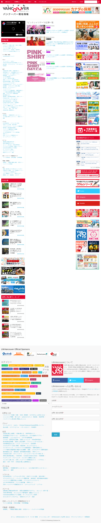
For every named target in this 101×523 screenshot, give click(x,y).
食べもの (14, 48)
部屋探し (5, 162)
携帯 (4, 118)
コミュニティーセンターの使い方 (10, 99)
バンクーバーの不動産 (7, 164)
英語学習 (17, 49)
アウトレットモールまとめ (8, 82)
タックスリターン (11, 87)
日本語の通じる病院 (7, 70)
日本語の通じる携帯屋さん (8, 110)
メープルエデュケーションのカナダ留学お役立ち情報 (16, 400)
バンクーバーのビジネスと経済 (10, 376)
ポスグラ (17, 175)
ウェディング (6, 104)
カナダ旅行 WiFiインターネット (9, 116)
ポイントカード (14, 98)
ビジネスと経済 (26, 372)
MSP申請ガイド (6, 72)
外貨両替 (17, 102)
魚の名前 (5, 64)
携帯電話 (5, 115)
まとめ (16, 369)
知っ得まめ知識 (36, 383)
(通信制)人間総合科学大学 (8, 141)
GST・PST (14, 108)
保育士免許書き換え (7, 101)
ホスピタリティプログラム (8, 150)
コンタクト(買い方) (18, 105)
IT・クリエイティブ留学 (8, 149)
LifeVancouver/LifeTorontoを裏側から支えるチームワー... (16, 232)
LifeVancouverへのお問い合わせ (61, 517)
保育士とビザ (17, 173)
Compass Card (6, 98)
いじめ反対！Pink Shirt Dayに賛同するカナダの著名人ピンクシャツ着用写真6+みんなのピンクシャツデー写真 (59, 43)
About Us (74, 1)
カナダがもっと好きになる (8, 46)
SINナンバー (19, 96)
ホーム (13, 517)
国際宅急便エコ (19, 90)
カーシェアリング (6, 136)
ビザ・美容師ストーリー (17, 170)
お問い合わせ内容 (58, 413)
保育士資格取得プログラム (8, 143)
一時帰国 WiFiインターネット (14, 115)
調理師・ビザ (6, 175)
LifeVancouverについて (22, 517)
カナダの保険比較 (6, 76)
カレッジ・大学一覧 (7, 144)
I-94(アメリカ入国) (7, 124)
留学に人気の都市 (16, 81)
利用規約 (55, 391)
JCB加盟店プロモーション (16, 72)
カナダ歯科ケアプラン (14, 73)
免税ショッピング (6, 79)
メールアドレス (57, 406)
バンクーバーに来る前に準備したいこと (11, 51)
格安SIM (4, 87)
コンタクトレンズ (6, 88)
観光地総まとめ (6, 95)
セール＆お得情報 (7, 369)
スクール (33, 379)
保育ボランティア (6, 152)
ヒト (24, 1)
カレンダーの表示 (95, 167)
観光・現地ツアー (20, 390)
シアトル (14, 136)
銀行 (10, 108)
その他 (29, 1)
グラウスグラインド (7, 126)
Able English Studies (7, 390)
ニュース (52, 63)
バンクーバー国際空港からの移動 (10, 129)
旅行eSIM (14, 124)
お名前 (54, 400)
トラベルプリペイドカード (8, 130)
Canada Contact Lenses (8, 102)
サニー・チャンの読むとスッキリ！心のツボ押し (15, 379)
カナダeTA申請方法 (7, 132)
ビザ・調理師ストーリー (8, 173)
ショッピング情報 (6, 48)
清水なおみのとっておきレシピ (10, 397)
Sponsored (43, 400)
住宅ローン (20, 162)
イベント (48, 27)
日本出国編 (13, 157)
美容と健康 (34, 386)
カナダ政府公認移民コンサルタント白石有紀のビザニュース (18, 393)
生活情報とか (17, 1)
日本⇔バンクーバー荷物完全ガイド (10, 107)
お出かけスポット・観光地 (8, 49)
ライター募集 (34, 517)
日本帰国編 (19, 157)
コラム (35, 372)
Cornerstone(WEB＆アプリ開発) (10, 147)
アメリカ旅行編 (16, 132)
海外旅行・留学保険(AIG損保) (9, 96)
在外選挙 (5, 85)
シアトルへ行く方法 (14, 123)
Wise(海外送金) (15, 79)
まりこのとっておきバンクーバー (11, 372)
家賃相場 (5, 75)
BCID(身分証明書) (7, 81)
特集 (35, 1)
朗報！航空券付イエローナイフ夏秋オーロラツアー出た (15, 204)
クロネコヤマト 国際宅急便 (12, 93)
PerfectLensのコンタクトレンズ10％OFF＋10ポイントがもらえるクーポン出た (16, 302)
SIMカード (20, 116)
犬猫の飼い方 (16, 70)
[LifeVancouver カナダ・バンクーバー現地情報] (15, 16)
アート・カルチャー (35, 376)
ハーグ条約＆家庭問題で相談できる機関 (11, 92)
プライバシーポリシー (93, 389)
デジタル (45, 376)
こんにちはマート (12, 75)
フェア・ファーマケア (17, 84)
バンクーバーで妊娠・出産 (8, 45)
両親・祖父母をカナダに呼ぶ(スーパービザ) (12, 168)
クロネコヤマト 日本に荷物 (14, 85)
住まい (38, 393)
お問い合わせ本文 (58, 419)
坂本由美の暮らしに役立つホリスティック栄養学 (15, 386)
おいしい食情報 (25, 397)
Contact (81, 1)
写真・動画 (49, 39)
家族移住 (12, 175)
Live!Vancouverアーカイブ (8, 56)
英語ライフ (24, 376)
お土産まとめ (6, 73)
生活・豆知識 (18, 45)
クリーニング (13, 104)
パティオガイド (19, 64)
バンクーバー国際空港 (17, 126)
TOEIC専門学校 (16, 144)
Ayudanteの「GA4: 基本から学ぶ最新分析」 (21, 365)
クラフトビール (11, 64)
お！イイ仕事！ (39, 365)
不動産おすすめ (24, 369)
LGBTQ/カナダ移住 (7, 170)
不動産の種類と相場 (12, 162)
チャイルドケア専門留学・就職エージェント (12, 146)
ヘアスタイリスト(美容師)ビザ (9, 171)
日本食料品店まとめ (7, 84)
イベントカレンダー (42, 1)
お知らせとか (7, 1)
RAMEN (4, 65)
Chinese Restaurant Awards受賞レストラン (12, 62)
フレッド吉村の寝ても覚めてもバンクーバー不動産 (16, 383)
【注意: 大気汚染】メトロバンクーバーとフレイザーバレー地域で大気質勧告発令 (16, 318)
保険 (4, 93)
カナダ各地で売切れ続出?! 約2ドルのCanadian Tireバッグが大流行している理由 (15, 326)
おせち (12, 61)
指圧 (13, 152)
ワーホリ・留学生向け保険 (8, 78)
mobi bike (15, 101)
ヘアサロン (5, 108)
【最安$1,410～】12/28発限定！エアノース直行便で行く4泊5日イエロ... (16, 185)
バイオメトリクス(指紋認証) (9, 90)
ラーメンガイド (6, 61)
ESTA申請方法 (6, 123)
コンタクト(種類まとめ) (8, 105)
